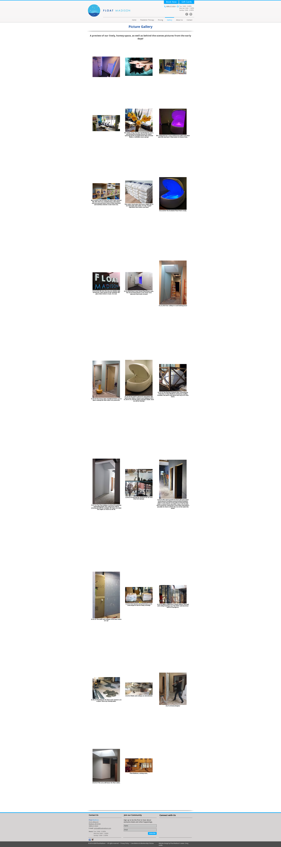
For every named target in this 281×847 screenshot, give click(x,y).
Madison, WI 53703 (95, 824)
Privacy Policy (125, 843)
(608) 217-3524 (170, 6)
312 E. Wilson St (93, 822)
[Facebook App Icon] (90, 840)
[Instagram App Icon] (93, 840)
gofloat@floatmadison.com (102, 828)
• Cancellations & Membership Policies (142, 843)
